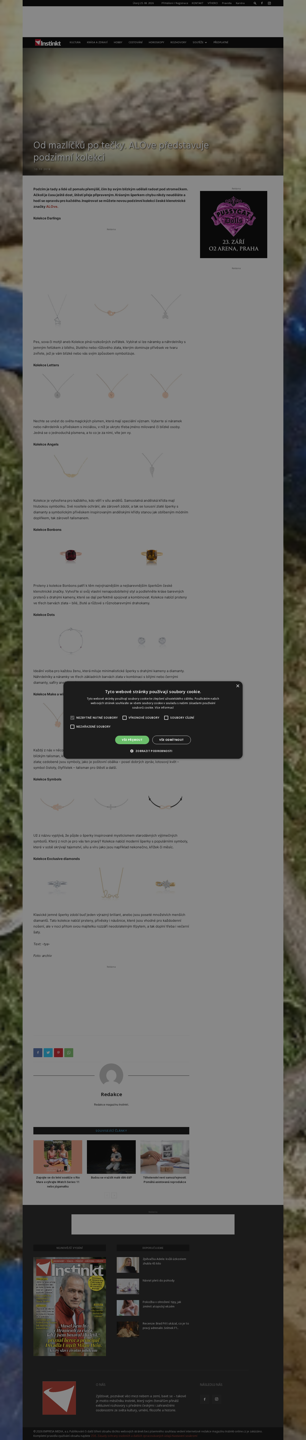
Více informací (164, 707)
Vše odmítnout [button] (171, 740)
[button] (153, 751)
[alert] (153, 720)
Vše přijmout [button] (132, 740)
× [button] (237, 686)
